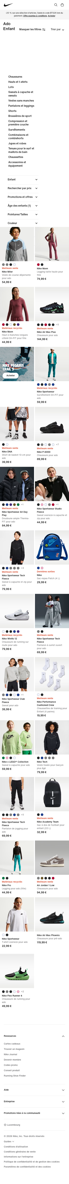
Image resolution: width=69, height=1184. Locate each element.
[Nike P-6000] (52, 424)
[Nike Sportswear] (52, 364)
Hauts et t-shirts (17, 81)
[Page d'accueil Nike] (8, 5)
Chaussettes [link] (15, 157)
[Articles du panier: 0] (62, 5)
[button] (23, 179)
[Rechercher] (56, 5)
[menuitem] (9, 1141)
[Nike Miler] (17, 244)
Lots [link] (11, 87)
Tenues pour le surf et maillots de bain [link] (21, 150)
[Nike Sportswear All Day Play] (17, 484)
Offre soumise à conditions (35, 16)
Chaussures (15, 76)
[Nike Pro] (17, 858)
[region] (34, 170)
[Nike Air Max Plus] (52, 304)
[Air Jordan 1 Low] (52, 858)
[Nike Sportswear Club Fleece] (17, 674)
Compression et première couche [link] (18, 123)
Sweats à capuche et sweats (20, 94)
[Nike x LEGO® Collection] (17, 737)
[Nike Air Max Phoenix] (52, 914)
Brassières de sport (20, 116)
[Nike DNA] (17, 424)
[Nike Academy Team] (52, 794)
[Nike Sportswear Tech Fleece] (17, 547)
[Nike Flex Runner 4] (17, 971)
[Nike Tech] (52, 737)
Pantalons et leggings (21, 105)
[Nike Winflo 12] (17, 611)
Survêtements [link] (16, 129)
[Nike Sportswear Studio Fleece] (52, 484)
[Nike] (52, 547)
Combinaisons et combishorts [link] (18, 137)
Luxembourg (13, 1125)
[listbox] (57, 29)
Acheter (51, 16)
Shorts (12, 111)
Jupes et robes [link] (17, 143)
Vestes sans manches (21, 100)
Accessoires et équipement (17, 164)
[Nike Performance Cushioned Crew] (52, 674)
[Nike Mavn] (52, 244)
